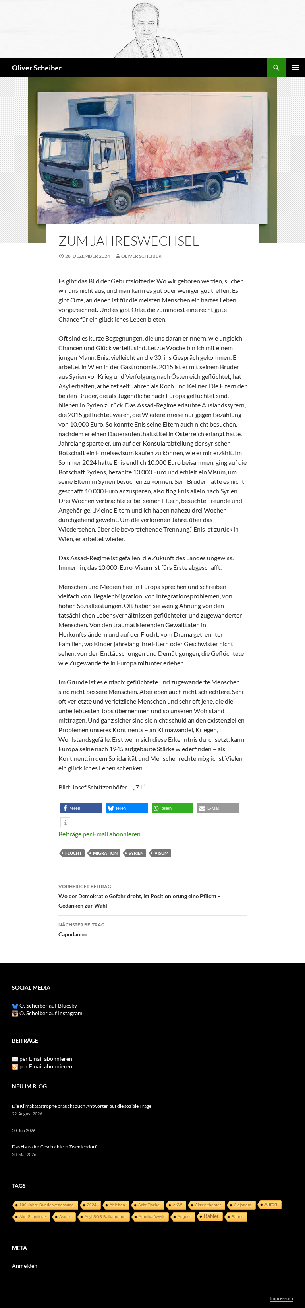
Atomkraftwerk (151, 1216)
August (184, 1216)
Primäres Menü (295, 67)
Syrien (136, 853)
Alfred (270, 1204)
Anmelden (24, 1265)
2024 (92, 1205)
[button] (81, 808)
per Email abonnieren (45, 1058)
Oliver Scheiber (37, 67)
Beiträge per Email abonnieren (99, 834)
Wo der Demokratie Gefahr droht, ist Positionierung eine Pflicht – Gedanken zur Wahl (139, 896)
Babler (211, 1216)
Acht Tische (149, 1205)
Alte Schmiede (32, 1216)
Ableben (117, 1205)
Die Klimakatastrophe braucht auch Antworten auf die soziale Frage (81, 1106)
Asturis (65, 1216)
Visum (161, 853)
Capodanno (81, 930)
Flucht (73, 853)
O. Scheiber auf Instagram (50, 1013)
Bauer (237, 1216)
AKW (177, 1205)
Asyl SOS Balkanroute (105, 1216)
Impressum (281, 1298)
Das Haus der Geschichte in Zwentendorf (54, 1147)
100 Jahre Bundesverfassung (46, 1205)
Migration (105, 853)
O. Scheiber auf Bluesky (47, 1005)
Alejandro (242, 1205)
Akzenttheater (208, 1205)
